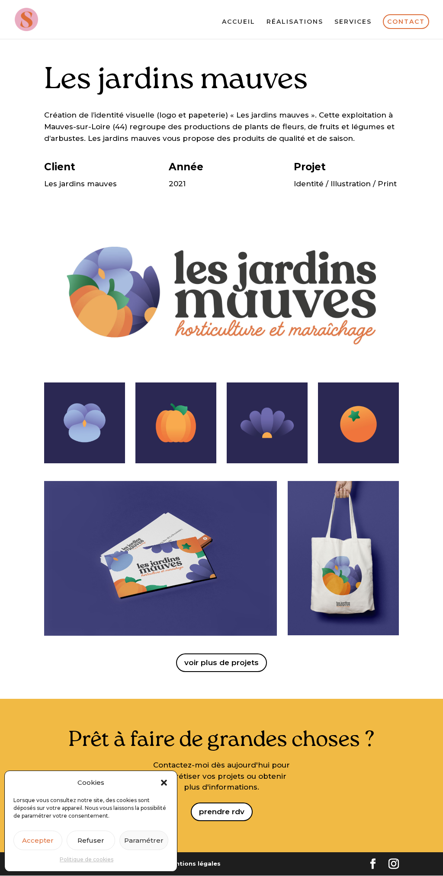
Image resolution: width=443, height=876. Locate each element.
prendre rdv (221, 811)
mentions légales (193, 863)
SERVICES (353, 22)
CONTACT (406, 21)
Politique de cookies (86, 859)
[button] (164, 782)
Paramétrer (144, 840)
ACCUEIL (238, 22)
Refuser (90, 840)
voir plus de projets (221, 662)
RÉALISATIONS (294, 22)
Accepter (38, 840)
